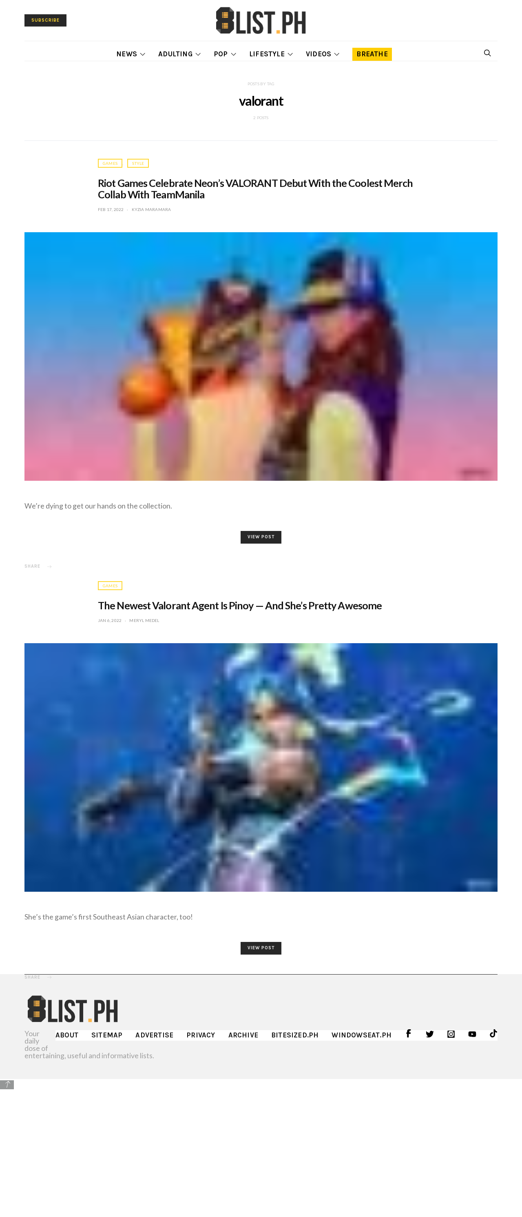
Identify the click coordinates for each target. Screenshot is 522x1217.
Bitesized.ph (295, 1035)
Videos (318, 54)
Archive (243, 1035)
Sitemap (106, 1035)
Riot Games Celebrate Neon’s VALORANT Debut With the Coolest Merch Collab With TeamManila (255, 188)
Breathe (371, 54)
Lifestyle (267, 54)
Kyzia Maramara (151, 209)
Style (138, 163)
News (126, 54)
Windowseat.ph (362, 1035)
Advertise (154, 1035)
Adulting (175, 54)
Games (110, 163)
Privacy (200, 1035)
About (66, 1035)
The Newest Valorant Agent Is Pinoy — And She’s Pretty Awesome (240, 605)
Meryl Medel (144, 620)
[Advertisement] (261, 1147)
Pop (221, 54)
